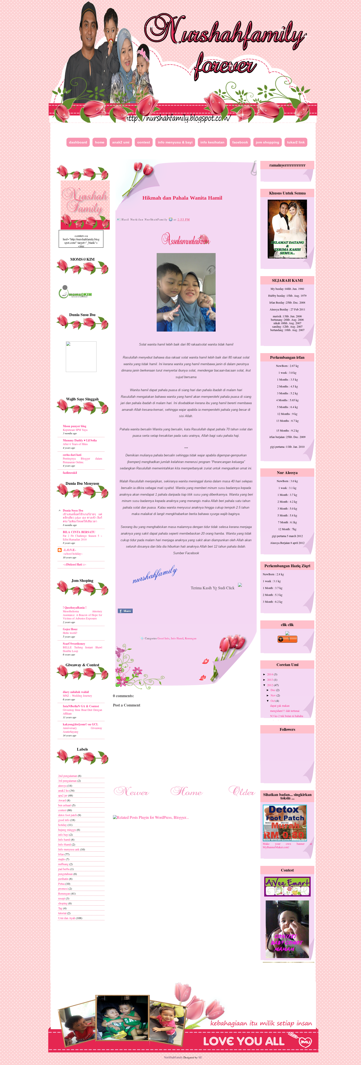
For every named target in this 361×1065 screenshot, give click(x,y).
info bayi (63, 834)
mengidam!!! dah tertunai (284, 711)
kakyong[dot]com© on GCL (80, 724)
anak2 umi (120, 142)
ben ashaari (64, 805)
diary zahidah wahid (76, 692)
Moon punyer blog (74, 426)
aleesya (62, 785)
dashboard (78, 142)
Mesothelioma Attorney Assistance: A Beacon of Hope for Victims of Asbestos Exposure (82, 614)
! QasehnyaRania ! (74, 607)
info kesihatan (212, 142)
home (99, 142)
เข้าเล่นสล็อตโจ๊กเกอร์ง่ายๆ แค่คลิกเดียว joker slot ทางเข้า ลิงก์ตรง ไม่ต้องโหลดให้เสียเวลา (82, 517)
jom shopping (267, 142)
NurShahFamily (173, 1057)
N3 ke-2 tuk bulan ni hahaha (286, 716)
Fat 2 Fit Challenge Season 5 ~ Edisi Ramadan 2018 (82, 537)
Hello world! (70, 633)
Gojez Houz (70, 629)
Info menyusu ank (68, 849)
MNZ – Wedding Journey (77, 695)
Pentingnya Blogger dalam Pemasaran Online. (82, 460)
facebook (240, 142)
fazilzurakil (70, 473)
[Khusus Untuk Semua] (287, 257)
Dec (273, 690)
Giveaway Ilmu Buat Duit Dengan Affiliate (82, 711)
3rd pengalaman (67, 781)
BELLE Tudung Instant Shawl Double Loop (82, 649)
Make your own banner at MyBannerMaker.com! (287, 845)
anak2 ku (63, 790)
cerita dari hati (72, 455)
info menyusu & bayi (175, 142)
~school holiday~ (73, 553)
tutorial (62, 913)
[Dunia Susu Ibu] (81, 371)
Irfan (61, 854)
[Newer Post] (131, 797)
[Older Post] (241, 797)
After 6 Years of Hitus (75, 444)
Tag (60, 908)
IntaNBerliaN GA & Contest (81, 706)
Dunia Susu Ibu (73, 510)
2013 (270, 679)
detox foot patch (67, 815)
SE (200, 1057)
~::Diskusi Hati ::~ (74, 564)
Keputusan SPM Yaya (75, 430)
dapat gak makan (280, 705)
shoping (63, 903)
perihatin (63, 879)
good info (63, 820)
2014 (270, 674)
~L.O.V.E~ (69, 550)
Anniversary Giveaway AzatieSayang (82, 729)
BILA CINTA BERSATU (79, 532)
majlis (61, 859)
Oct (273, 701)
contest (143, 142)
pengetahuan (65, 874)
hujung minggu (67, 830)
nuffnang (63, 864)
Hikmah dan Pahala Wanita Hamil (182, 198)
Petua (61, 883)
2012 (270, 685)
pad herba (63, 869)
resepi (61, 898)
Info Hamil (64, 844)
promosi (63, 888)
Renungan (64, 893)
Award (62, 800)
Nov (274, 695)
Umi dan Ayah (66, 918)
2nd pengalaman (67, 776)
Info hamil (64, 839)
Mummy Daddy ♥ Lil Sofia (80, 440)
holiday (62, 825)
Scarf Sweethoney (74, 644)
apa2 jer (62, 795)
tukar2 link (296, 142)
